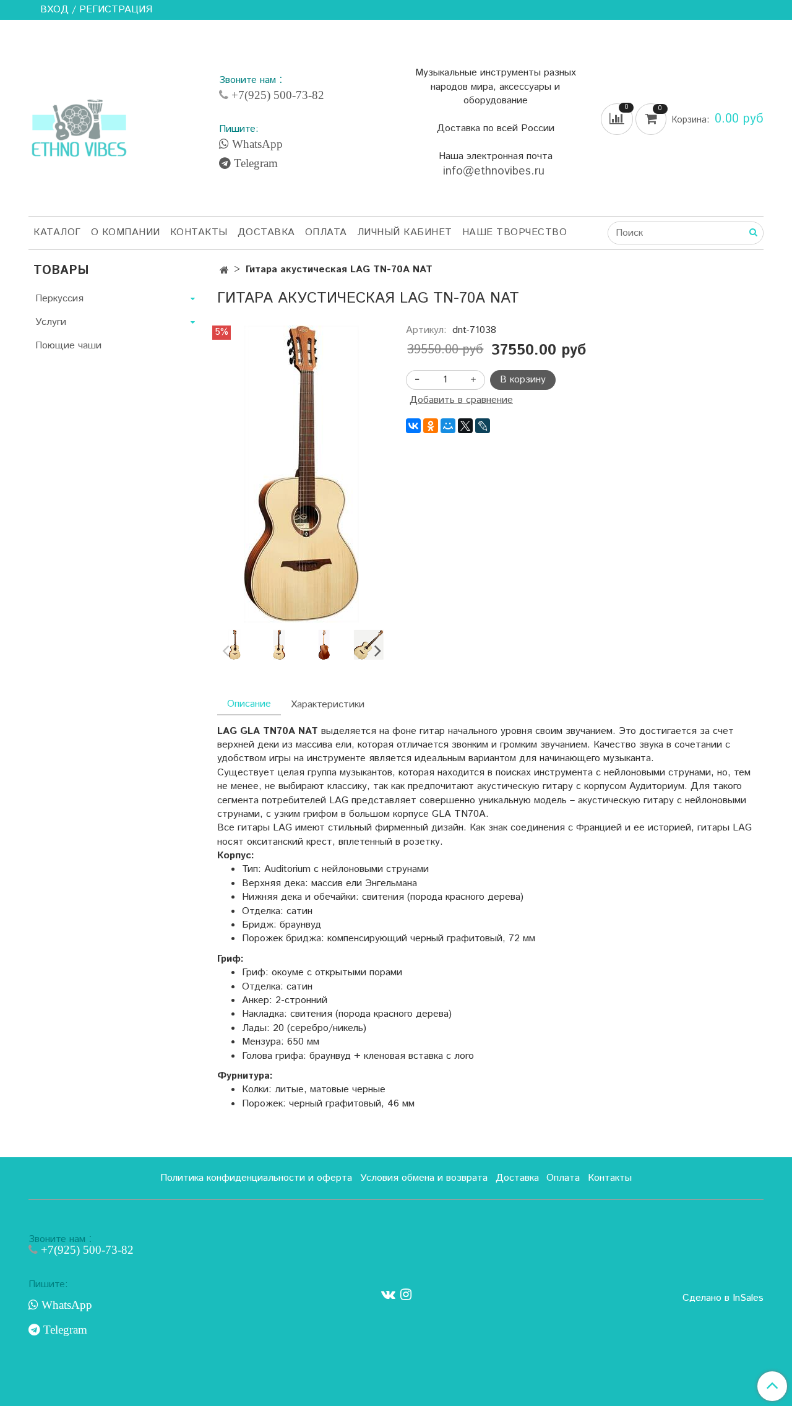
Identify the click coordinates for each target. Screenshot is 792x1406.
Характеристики (327, 704)
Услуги (50, 322)
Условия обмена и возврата (424, 1178)
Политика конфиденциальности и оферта (256, 1178)
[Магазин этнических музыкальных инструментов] (79, 121)
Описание (249, 704)
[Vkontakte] (388, 1295)
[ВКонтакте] (413, 425)
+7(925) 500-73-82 (276, 95)
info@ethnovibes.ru (495, 171)
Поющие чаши (68, 346)
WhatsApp (256, 144)
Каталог (57, 232)
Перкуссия (59, 298)
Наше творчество (514, 232)
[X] (465, 425)
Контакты (199, 232)
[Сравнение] (618, 119)
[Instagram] (405, 1295)
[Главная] (224, 271)
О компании (125, 232)
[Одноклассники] (430, 425)
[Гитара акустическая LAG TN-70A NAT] (301, 474)
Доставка (266, 232)
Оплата (326, 232)
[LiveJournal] (482, 425)
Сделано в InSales (723, 1298)
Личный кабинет (404, 232)
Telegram (254, 163)
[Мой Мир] (448, 425)
